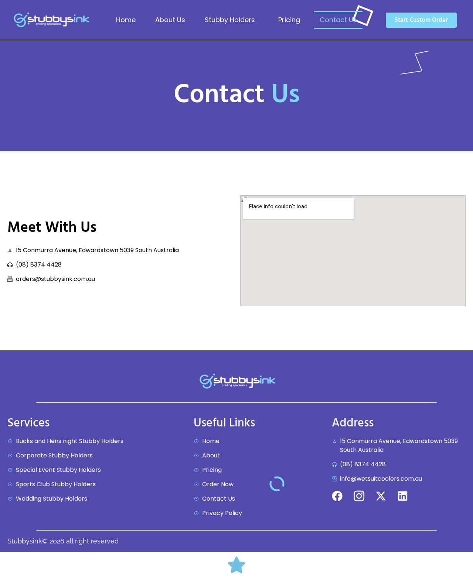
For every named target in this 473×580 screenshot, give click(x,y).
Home (126, 19)
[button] (231, 20)
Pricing (289, 19)
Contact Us (338, 19)
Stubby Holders (230, 19)
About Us (170, 19)
